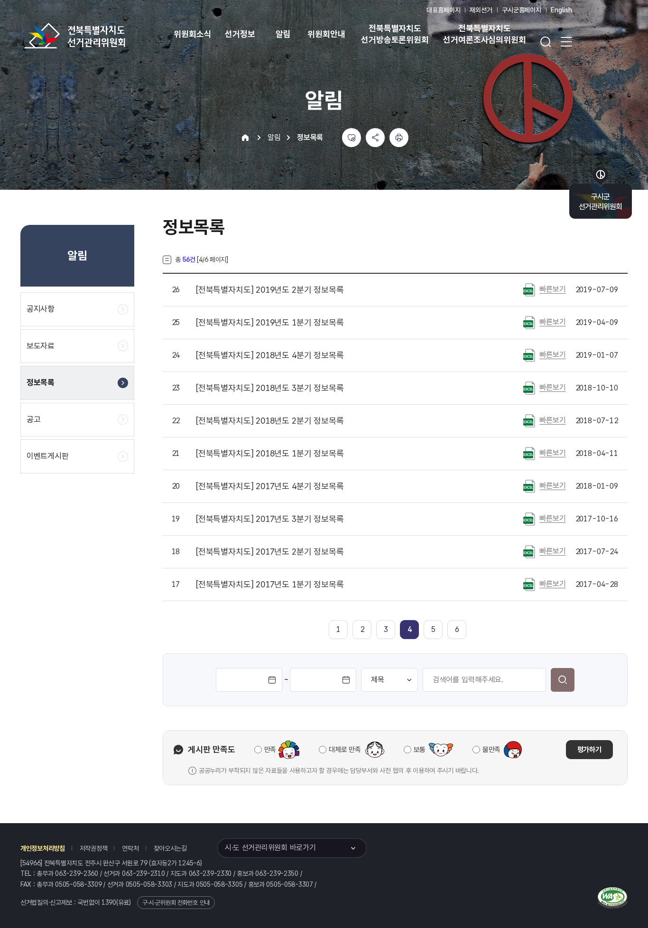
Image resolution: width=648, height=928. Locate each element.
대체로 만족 (345, 749)
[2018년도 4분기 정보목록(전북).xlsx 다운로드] (529, 355)
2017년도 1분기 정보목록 (270, 584)
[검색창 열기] (545, 41)
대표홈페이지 (443, 10)
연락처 (130, 848)
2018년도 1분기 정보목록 (270, 453)
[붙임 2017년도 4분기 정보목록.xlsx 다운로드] (529, 486)
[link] (409, 629)
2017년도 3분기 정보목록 (270, 519)
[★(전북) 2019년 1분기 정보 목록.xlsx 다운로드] (529, 322)
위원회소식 (192, 34)
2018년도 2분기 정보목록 (270, 421)
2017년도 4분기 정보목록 (270, 486)
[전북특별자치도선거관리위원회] (104, 35)
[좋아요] (351, 137)
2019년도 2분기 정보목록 (270, 290)
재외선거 (481, 10)
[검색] (562, 680)
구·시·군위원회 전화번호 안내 (176, 902)
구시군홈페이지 (521, 10)
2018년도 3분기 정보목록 (270, 388)
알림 (283, 34)
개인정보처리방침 (42, 848)
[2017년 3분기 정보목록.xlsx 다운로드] (529, 518)
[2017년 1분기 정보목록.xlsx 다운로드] (529, 584)
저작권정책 (94, 848)
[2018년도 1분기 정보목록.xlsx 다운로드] (529, 453)
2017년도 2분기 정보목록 (270, 552)
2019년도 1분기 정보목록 (270, 322)
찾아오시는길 (170, 848)
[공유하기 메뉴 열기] (375, 137)
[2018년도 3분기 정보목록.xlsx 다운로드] (529, 387)
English (561, 10)
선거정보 (240, 34)
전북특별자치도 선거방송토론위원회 (394, 34)
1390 (109, 902)
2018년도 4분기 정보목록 (270, 355)
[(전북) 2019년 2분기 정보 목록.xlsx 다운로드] (529, 289)
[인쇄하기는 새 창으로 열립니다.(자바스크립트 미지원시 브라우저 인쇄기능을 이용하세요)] (398, 137)
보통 (420, 749)
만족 (270, 749)
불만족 (491, 749)
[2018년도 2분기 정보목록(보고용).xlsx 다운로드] (529, 420)
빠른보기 (552, 289)
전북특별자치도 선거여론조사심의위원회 (484, 34)
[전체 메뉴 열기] (566, 41)
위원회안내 (326, 34)
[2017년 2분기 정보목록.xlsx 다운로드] (529, 551)
